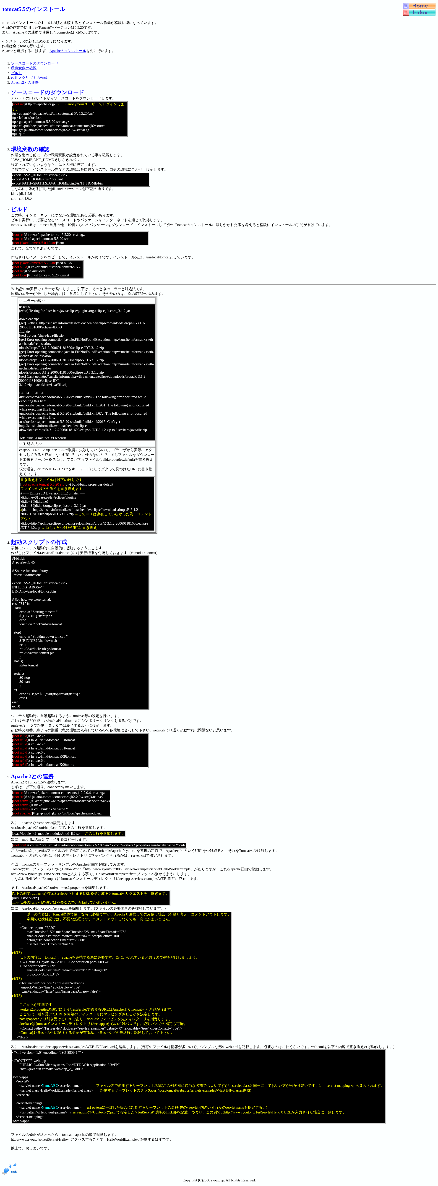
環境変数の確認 (23, 68)
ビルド (16, 73)
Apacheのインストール (68, 51)
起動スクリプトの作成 (29, 78)
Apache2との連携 (25, 82)
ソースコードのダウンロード (34, 63)
